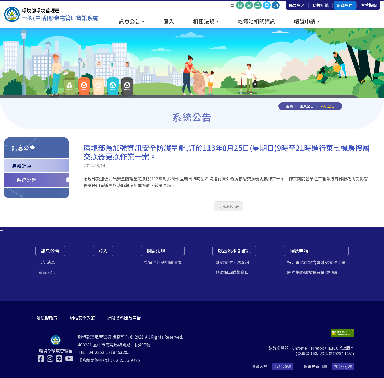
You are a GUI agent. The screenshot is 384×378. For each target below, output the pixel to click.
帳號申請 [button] (305, 21)
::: (232, 5)
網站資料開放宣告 (124, 318)
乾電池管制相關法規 (163, 262)
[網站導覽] (258, 5)
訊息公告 (306, 106)
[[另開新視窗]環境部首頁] (267, 5)
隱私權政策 (46, 318)
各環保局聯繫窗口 (232, 272)
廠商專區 (345, 5)
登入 (169, 21)
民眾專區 (297, 5)
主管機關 (369, 5)
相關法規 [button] (203, 21)
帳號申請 (298, 250)
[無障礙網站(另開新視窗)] (342, 333)
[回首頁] (240, 5)
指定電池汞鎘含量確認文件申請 (316, 262)
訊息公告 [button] (129, 21)
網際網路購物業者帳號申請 (312, 272)
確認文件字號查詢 (232, 262)
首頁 (289, 106)
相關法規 (155, 250)
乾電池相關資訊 (256, 21)
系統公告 (26, 179)
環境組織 (321, 5)
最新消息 (22, 166)
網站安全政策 (82, 318)
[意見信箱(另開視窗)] (249, 5)
